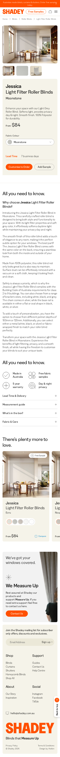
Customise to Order (19, 166)
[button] (9, 521)
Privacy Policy (12, 745)
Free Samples (36, 11)
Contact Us (17, 613)
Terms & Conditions (46, 745)
